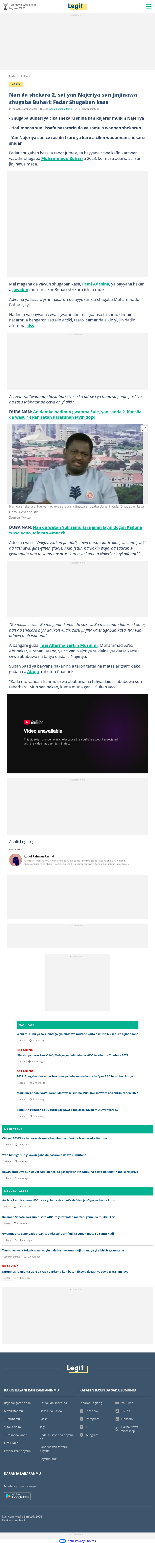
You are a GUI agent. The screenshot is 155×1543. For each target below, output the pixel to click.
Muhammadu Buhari (62, 158)
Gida (12, 76)
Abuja (33, 671)
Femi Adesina (95, 284)
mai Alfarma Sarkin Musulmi (69, 645)
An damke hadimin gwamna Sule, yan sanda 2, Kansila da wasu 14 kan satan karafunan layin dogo (75, 414)
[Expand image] (143, 428)
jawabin (20, 289)
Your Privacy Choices (82, 1541)
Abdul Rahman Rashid (60, 108)
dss (30, 325)
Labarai (26, 76)
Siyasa (21, 1061)
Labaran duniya (12, 1256)
